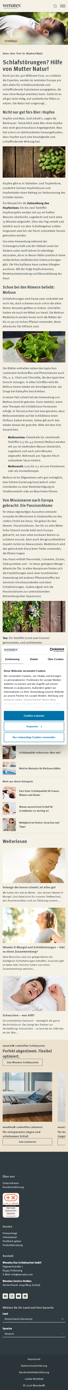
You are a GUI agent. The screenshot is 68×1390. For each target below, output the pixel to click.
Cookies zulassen (34, 715)
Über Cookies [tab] (56, 659)
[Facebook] (5, 1296)
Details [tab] (34, 659)
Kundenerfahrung (13, 1187)
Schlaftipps (11, 41)
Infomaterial (10, 1237)
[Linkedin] (25, 1296)
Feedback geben (12, 1241)
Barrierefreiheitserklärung (34, 1372)
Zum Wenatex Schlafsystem (22, 1062)
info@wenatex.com (22, 1274)
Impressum (34, 1359)
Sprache (7, 1328)
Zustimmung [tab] (12, 659)
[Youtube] (18, 1296)
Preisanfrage (10, 1233)
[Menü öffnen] (62, 6)
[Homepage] (12, 6)
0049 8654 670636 (29, 1285)
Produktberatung (13, 1245)
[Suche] (55, 6)
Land (5, 1314)
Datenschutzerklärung (34, 1366)
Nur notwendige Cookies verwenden (34, 737)
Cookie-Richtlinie (34, 1379)
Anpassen (32, 726)
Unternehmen (11, 1183)
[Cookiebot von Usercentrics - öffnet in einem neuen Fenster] (49, 650)
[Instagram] (12, 1296)
